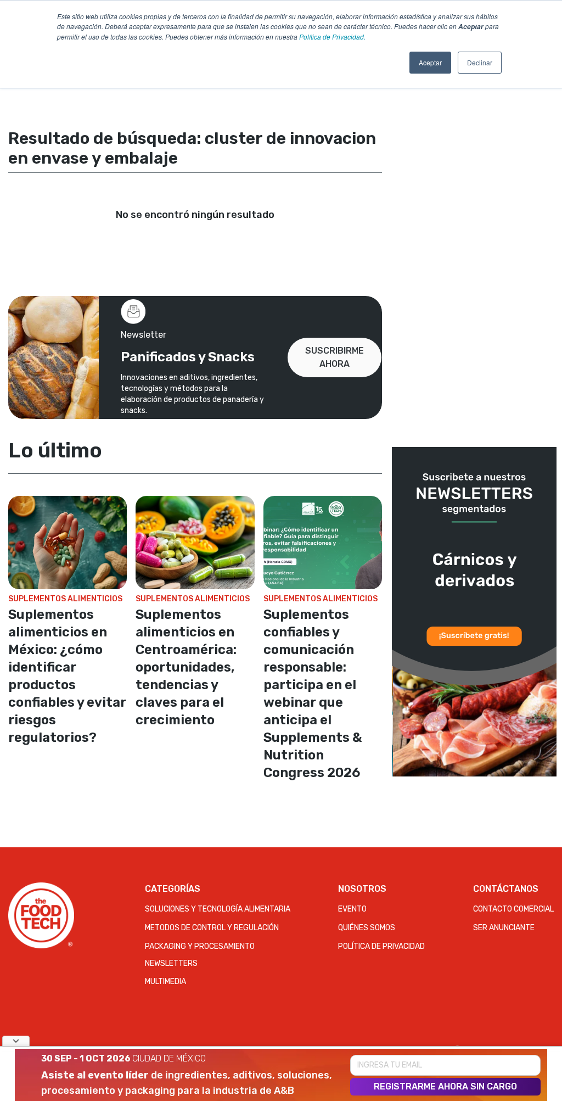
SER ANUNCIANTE (504, 927)
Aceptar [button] (430, 62)
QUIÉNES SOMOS (366, 927)
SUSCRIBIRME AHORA (334, 357)
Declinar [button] (479, 62)
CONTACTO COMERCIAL (513, 909)
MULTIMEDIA (165, 981)
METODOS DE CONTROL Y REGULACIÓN (212, 927)
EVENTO (352, 909)
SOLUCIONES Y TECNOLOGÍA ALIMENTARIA (217, 909)
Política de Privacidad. (332, 36)
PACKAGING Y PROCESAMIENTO (200, 946)
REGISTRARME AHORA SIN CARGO (445, 1086)
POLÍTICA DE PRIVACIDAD (381, 946)
